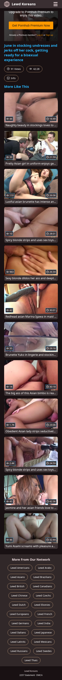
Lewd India (44, 623)
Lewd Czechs (43, 595)
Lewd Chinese (19, 595)
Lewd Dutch (19, 604)
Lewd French (45, 614)
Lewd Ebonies (42, 604)
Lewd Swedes (44, 651)
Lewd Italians (18, 632)
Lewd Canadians (42, 586)
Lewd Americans (20, 567)
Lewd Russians (19, 651)
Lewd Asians (18, 577)
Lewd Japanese (43, 632)
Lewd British (17, 586)
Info (13, 78)
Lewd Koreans (24, 4)
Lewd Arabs (44, 567)
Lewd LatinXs (18, 641)
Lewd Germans (20, 623)
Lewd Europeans (19, 614)
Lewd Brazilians (42, 577)
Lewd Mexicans (43, 641)
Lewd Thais (31, 660)
